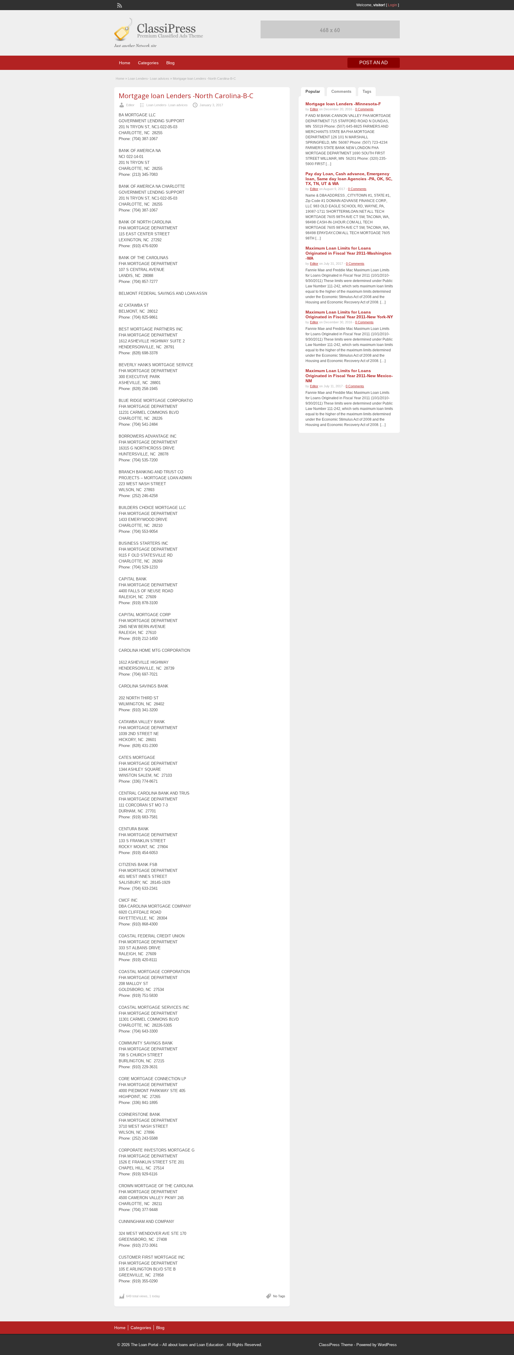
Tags (367, 91)
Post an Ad (373, 62)
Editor (130, 105)
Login (392, 5)
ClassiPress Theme (336, 1345)
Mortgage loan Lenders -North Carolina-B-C (186, 95)
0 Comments (364, 109)
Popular (312, 91)
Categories (148, 62)
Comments (341, 91)
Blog (170, 62)
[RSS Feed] (119, 4)
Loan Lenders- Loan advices (148, 78)
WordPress (387, 1345)
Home (124, 62)
